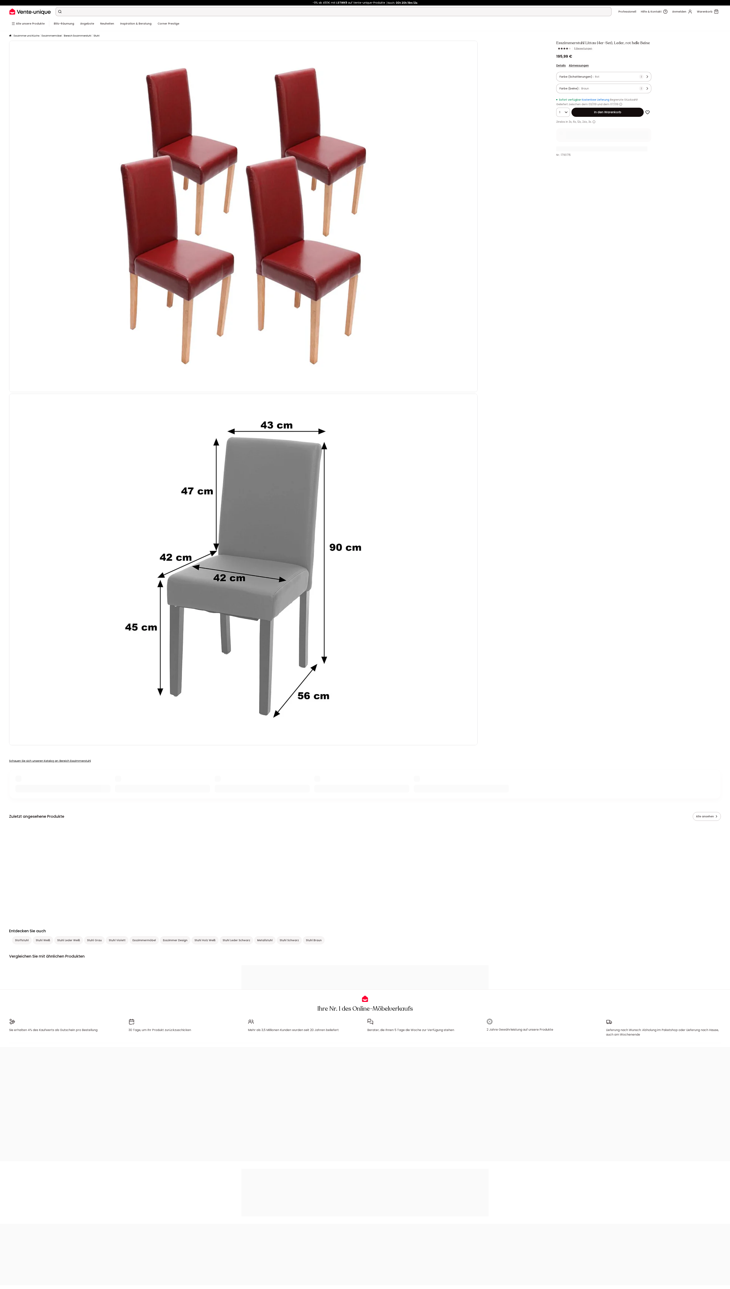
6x (574, 122)
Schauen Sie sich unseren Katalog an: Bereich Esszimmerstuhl (50, 761)
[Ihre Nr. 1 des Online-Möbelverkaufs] (30, 11)
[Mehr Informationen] (620, 104)
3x (570, 122)
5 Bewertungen (583, 48)
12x (579, 122)
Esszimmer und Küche (26, 35)
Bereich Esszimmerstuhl (77, 35)
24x (584, 122)
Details (561, 65)
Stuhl (96, 35)
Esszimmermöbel (52, 35)
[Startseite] (10, 36)
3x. (590, 122)
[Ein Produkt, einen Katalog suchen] (60, 11)
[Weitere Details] (594, 121)
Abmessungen (579, 65)
